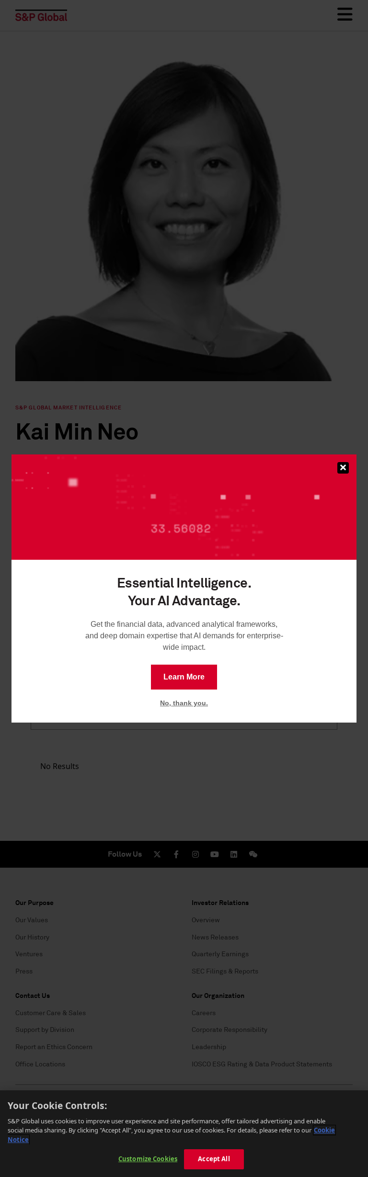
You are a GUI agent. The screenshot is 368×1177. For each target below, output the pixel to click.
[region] (184, 1133)
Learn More (184, 677)
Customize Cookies (147, 1158)
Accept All (214, 1158)
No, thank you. (184, 703)
